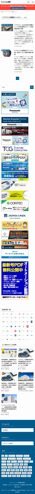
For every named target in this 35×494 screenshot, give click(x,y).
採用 (9, 470)
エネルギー (19, 456)
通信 (14, 476)
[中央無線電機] (11, 314)
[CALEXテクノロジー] (24, 326)
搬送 (17, 470)
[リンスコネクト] (24, 339)
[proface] (14, 171)
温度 (3, 473)
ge (2, 456)
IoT (6, 456)
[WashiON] (7, 317)
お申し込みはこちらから (18, 8)
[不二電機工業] (32, 317)
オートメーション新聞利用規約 (17, 482)
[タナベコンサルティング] (15, 339)
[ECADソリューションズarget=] (15, 335)
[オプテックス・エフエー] (3, 335)
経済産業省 (17, 473)
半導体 (25, 467)
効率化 (15, 467)
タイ (9, 461)
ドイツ (26, 461)
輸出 (10, 476)
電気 (29, 476)
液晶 (30, 470)
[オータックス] (24, 317)
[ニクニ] (32, 314)
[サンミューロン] (11, 339)
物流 (12, 473)
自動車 (24, 473)
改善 (21, 470)
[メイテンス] (14, 239)
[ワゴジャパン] (20, 335)
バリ (31, 461)
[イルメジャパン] (7, 339)
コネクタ (4, 458)
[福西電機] (3, 317)
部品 (18, 476)
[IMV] (20, 314)
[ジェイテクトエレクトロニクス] (20, 339)
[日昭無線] (20, 326)
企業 (26, 464)
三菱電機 (16, 464)
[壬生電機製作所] (28, 331)
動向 (20, 467)
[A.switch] (14, 199)
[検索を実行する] (32, 87)
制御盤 (10, 467)
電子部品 (24, 476)
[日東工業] (24, 314)
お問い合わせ (17, 487)
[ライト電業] (11, 326)
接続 (13, 470)
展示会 (3, 470)
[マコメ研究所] (7, 322)
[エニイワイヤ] (24, 322)
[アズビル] (28, 322)
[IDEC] (15, 317)
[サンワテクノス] (20, 331)
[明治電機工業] (3, 326)
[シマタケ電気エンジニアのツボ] (14, 229)
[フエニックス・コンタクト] (3, 322)
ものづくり (12, 456)
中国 (21, 464)
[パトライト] (11, 331)
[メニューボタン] (33, 2)
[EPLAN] (28, 326)
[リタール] (32, 322)
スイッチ (19, 458)
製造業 (29, 473)
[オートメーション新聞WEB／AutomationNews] (6, 2)
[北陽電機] (3, 339)
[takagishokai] (14, 248)
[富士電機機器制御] (15, 322)
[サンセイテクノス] (14, 258)
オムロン (26, 456)
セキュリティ (27, 458)
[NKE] (7, 331)
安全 (30, 467)
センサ (3, 461)
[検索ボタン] (28, 2)
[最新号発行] (14, 299)
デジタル (20, 461)
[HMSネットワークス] (28, 335)
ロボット (10, 464)
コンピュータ (12, 458)
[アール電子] (32, 335)
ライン (3, 464)
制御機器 (4, 467)
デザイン (14, 461)
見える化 (4, 476)
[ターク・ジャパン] (3, 331)
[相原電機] (15, 314)
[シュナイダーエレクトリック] (24, 331)
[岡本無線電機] (3, 314)
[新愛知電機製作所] (32, 331)
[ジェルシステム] (15, 326)
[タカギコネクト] (28, 339)
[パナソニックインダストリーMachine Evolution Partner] (14, 125)
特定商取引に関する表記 (26, 484)
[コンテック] (14, 210)
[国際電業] (7, 326)
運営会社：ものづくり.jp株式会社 (11, 484)
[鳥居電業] (32, 326)
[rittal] (14, 135)
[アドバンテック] (11, 322)
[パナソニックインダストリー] (11, 335)
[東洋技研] (28, 314)
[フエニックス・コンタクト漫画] (14, 161)
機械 (26, 470)
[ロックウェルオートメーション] (20, 317)
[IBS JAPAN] (28, 317)
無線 (7, 473)
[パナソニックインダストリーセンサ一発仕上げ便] (14, 113)
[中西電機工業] (15, 331)
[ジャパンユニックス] (24, 335)
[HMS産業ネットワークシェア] (14, 190)
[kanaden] (14, 180)
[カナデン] (20, 322)
